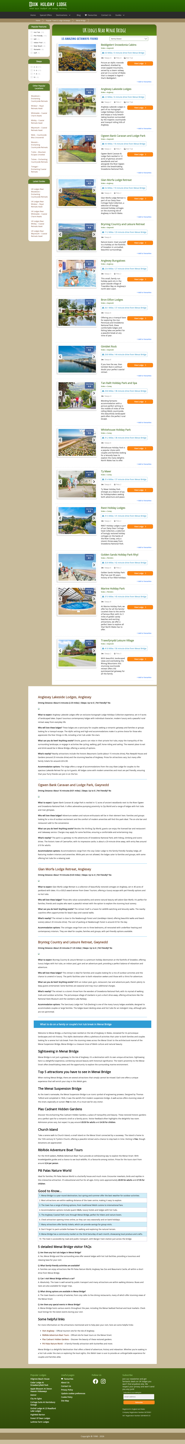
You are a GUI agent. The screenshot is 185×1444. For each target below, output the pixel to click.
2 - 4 (37, 67)
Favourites (92, 15)
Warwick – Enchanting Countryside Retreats (39, 145)
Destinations (62, 15)
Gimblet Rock (109, 346)
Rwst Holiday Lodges (113, 508)
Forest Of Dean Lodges (40, 1418)
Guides (118, 15)
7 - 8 (37, 74)
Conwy (109, 386)
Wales (103, 48)
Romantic (39, 49)
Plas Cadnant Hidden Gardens (55, 1339)
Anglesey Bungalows (113, 260)
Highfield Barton (37, 1414)
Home (33, 15)
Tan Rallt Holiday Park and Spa (119, 383)
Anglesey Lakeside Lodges (116, 89)
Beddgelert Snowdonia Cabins (118, 44)
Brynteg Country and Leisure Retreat (123, 224)
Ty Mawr (106, 471)
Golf (37, 53)
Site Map (65, 1400)
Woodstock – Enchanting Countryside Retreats (39, 98)
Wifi (37, 39)
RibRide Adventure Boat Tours (55, 1335)
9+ (36, 77)
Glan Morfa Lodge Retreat (116, 180)
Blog (79, 15)
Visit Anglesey (48, 1330)
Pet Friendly (40, 36)
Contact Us (106, 15)
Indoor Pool (39, 42)
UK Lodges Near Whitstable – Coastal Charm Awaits (39, 214)
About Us (65, 1382)
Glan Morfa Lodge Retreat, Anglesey (64, 869)
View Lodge (139, 63)
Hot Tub (39, 32)
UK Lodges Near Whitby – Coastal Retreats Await (37, 224)
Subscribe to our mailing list (132, 1392)
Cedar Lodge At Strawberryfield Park (39, 1383)
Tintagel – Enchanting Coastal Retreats (38, 169)
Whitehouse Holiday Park (116, 429)
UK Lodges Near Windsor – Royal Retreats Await (37, 204)
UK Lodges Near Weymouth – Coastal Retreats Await (39, 233)
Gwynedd (110, 48)
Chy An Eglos (36, 1398)
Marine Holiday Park (113, 588)
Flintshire (110, 558)
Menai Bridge (81, 20)
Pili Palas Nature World (52, 1343)
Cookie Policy (66, 1397)
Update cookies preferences (73, 1393)
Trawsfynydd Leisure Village (117, 640)
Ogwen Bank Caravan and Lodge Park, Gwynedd (73, 785)
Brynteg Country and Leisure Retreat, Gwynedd (73, 942)
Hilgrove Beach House (39, 1379)
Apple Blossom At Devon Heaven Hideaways (41, 1390)
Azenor (33, 1395)
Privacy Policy (67, 1389)
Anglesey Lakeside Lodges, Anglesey (64, 697)
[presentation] (60, 55)
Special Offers (46, 15)
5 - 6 (37, 70)
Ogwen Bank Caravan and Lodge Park (123, 135)
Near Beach (39, 46)
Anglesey (110, 92)
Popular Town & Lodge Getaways (58, 20)
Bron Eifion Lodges (112, 299)
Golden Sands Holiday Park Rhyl (119, 554)
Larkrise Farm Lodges (39, 1422)
